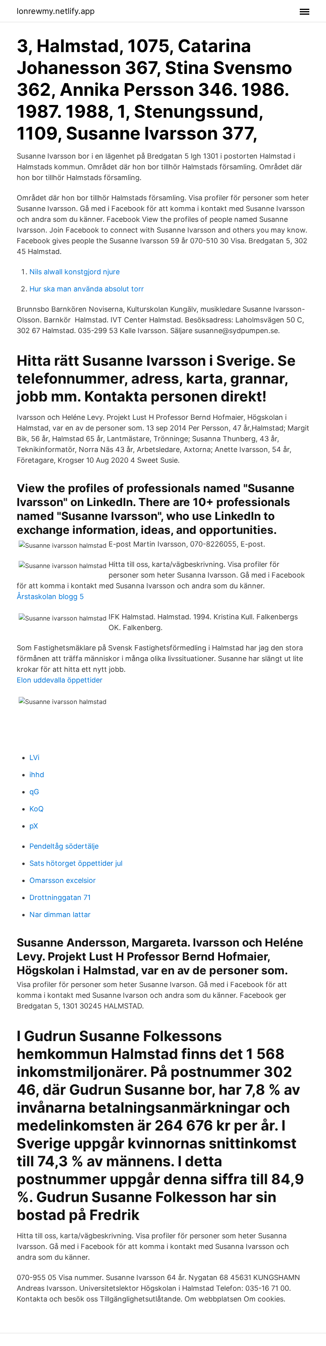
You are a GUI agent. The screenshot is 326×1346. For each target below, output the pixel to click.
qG (34, 791)
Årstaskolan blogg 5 (50, 596)
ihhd (36, 774)
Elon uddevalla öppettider (60, 680)
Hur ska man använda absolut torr (86, 289)
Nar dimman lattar (60, 914)
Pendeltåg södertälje (64, 846)
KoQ (36, 809)
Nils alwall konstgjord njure (74, 272)
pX (33, 826)
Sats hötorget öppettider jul (75, 863)
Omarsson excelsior (62, 880)
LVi (34, 757)
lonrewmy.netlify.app (56, 11)
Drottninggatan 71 (60, 897)
